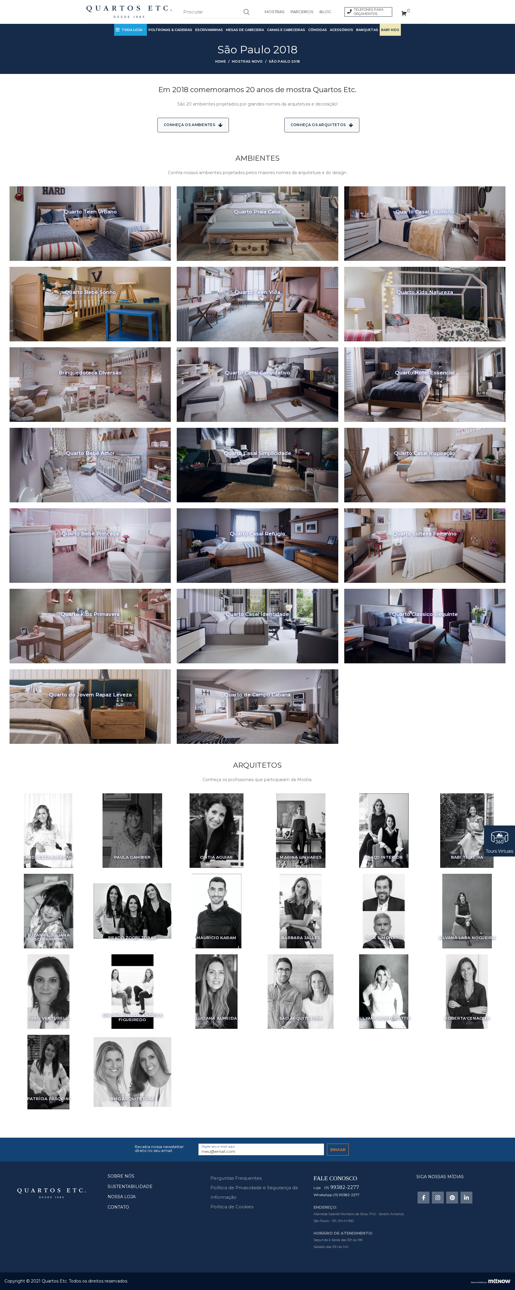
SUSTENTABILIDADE (130, 1186)
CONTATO (118, 1207)
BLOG (325, 11)
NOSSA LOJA (122, 1196)
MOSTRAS (275, 11)
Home (220, 61)
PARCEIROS (302, 11)
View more (90, 223)
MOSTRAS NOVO (247, 61)
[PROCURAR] (246, 12)
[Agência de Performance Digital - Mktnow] (491, 1280)
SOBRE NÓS (121, 1176)
